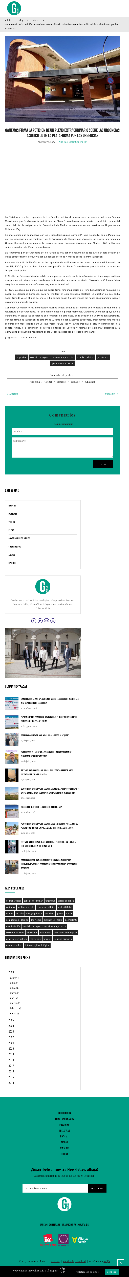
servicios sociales (15, 932)
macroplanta (71, 919)
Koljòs (107, 1261)
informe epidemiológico (37, 945)
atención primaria (63, 939)
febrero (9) (15, 1008)
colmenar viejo (13, 900)
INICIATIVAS (64, 1130)
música (47, 939)
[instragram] (46, 620)
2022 (11, 1037)
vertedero (49, 913)
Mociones (74, 141)
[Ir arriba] (120, 1262)
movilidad (36, 919)
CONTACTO (64, 1148)
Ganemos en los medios (19, 538)
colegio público (34, 913)
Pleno (11, 530)
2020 (11, 1048)
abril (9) (14, 998)
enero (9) (14, 1013)
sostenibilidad (65, 907)
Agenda (12, 555)
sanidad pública (85, 357)
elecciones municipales (65, 932)
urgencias (21, 357)
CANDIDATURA (64, 1113)
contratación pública (16, 939)
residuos (10, 907)
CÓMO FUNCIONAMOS (64, 1119)
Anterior (13, 393)
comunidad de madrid (17, 919)
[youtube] (52, 620)
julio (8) (14, 982)
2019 (11, 1054)
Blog (21, 20)
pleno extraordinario (62, 363)
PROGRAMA (64, 1125)
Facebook (35, 381)
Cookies (55, 1261)
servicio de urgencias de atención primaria (51, 357)
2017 (11, 1066)
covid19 (20, 913)
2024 (11, 1026)
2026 (11, 972)
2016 (11, 1071)
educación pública (46, 907)
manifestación (13, 926)
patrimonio (45, 932)
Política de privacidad (74, 1261)
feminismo (35, 939)
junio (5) (14, 987)
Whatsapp (90, 381)
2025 (11, 1020)
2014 (11, 1083)
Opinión (12, 563)
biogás (69, 913)
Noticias (35, 20)
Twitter (48, 381)
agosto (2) (15, 977)
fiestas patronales (53, 919)
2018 (11, 1060)
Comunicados (15, 546)
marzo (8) (15, 1003)
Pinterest (61, 381)
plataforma (102, 357)
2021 (11, 1043)
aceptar (111, 1271)
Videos (83, 141)
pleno (60, 913)
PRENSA (64, 1154)
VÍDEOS (64, 1142)
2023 (11, 1031)
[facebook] (33, 620)
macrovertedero (14, 945)
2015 (11, 1077)
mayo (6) (14, 993)
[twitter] (40, 620)
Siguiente (110, 393)
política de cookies (87, 1271)
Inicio (8, 20)
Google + (75, 381)
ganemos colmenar (33, 900)
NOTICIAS (64, 1136)
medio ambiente (26, 907)
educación (32, 932)
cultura (9, 913)
